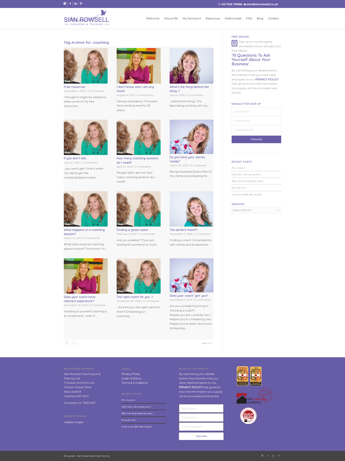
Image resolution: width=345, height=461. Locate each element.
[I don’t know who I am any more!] (138, 66)
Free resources (74, 87)
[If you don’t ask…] (86, 137)
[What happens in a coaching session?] (86, 209)
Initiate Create (73, 422)
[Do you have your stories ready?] (191, 137)
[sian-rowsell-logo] (86, 18)
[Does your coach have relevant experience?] (86, 276)
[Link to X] (64, 3)
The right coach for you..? (135, 297)
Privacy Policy (130, 374)
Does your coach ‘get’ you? (189, 295)
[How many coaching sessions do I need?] (138, 137)
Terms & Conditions (134, 382)
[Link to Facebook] (70, 3)
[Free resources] (86, 66)
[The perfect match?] (191, 209)
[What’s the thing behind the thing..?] (191, 66)
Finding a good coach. (133, 230)
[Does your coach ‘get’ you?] (191, 275)
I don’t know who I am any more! (246, 174)
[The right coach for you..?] (138, 276)
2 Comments (147, 233)
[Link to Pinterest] (81, 3)
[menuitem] (153, 18)
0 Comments (96, 91)
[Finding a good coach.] (138, 209)
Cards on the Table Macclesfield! (247, 194)
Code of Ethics (131, 378)
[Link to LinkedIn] (75, 3)
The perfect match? (183, 230)
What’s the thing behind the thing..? (248, 180)
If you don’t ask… (76, 158)
